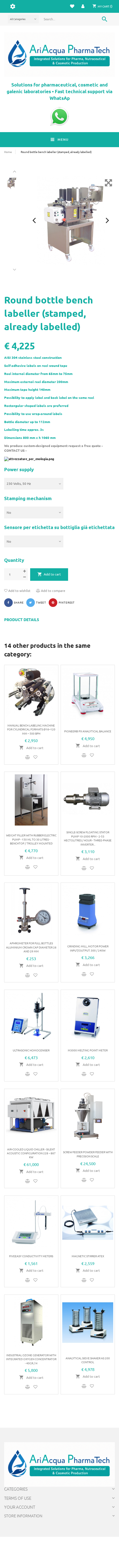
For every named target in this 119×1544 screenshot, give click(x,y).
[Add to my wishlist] (35, 757)
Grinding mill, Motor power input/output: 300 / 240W (87, 948)
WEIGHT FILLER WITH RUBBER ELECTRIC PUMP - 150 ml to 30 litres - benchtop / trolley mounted (31, 839)
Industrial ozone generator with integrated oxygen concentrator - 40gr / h (31, 1359)
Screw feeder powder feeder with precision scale (88, 1154)
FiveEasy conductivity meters (31, 1256)
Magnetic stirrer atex (88, 1256)
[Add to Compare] (28, 757)
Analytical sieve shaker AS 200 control (88, 1360)
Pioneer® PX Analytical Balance (87, 731)
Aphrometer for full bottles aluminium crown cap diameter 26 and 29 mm (31, 947)
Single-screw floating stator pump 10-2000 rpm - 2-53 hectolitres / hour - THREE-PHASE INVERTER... (88, 838)
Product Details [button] (21, 619)
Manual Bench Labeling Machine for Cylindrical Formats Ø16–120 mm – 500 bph (31, 729)
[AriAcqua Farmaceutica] (59, 54)
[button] (83, 6)
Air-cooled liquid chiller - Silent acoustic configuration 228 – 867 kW (31, 1153)
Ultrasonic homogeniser (31, 1050)
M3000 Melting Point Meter (88, 1050)
